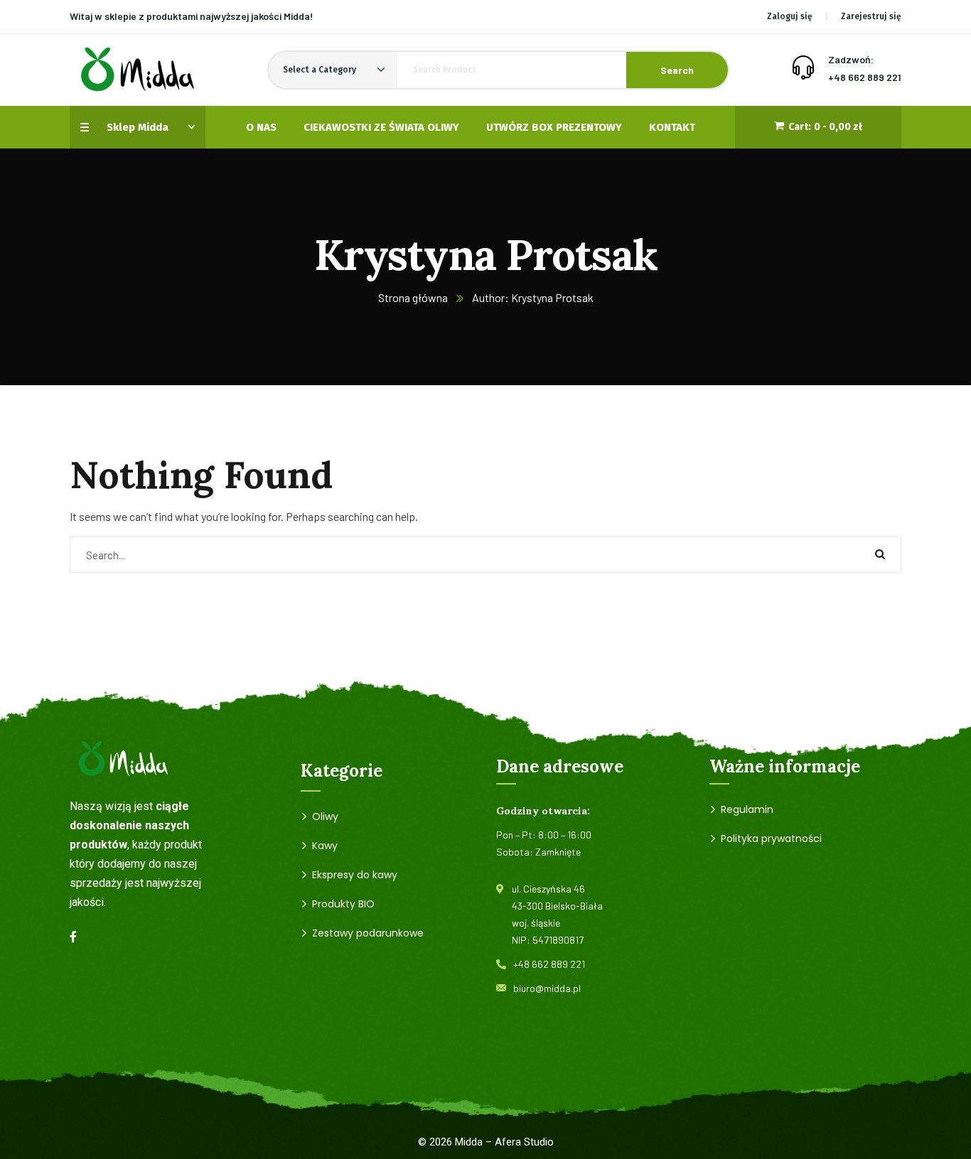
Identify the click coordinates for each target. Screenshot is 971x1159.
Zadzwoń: (851, 59)
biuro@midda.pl (547, 988)
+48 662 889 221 (864, 77)
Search (677, 70)
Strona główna (413, 297)
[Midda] (137, 70)
